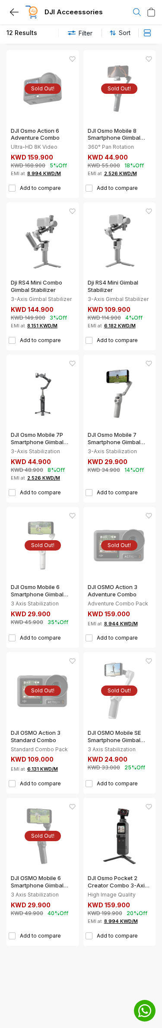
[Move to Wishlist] (72, 59)
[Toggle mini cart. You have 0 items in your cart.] (151, 12)
